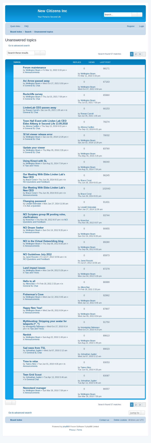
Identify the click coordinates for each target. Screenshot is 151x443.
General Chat (33, 379)
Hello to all (29, 281)
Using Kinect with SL (35, 161)
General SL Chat (32, 85)
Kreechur (30, 220)
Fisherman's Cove (33, 294)
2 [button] (135, 54)
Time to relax (30, 361)
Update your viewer (34, 147)
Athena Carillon (32, 126)
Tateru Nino (31, 364)
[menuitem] (25, 26)
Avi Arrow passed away (36, 80)
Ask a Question (34, 206)
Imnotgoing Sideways (35, 326)
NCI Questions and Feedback (36, 182)
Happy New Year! (32, 308)
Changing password (34, 201)
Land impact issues (34, 268)
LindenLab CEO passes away (39, 107)
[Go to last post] (97, 73)
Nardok (27, 334)
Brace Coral (31, 180)
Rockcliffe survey (33, 94)
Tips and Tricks (32, 166)
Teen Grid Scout (32, 374)
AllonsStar (30, 284)
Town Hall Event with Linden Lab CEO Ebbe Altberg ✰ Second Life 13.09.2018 (45, 122)
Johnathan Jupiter (34, 350)
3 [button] (140, 54)
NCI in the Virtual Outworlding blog (43, 241)
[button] (144, 54)
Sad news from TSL (34, 348)
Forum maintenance (34, 67)
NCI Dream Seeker (33, 227)
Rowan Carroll (32, 110)
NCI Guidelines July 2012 (37, 254)
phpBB (66, 426)
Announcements (32, 72)
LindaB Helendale (33, 204)
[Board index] (22, 12)
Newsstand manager (34, 388)
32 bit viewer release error (37, 134)
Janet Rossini (32, 257)
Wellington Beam (33, 70)
